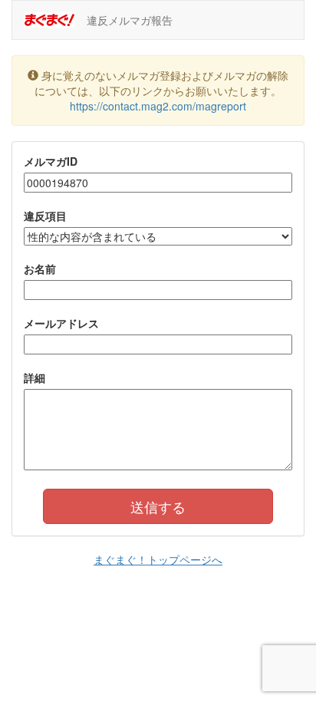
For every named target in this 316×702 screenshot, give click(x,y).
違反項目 (45, 215)
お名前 (40, 268)
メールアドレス (61, 323)
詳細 (34, 377)
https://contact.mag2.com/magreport (158, 106)
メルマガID (50, 161)
